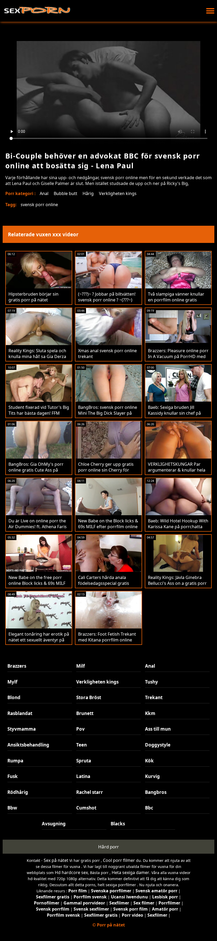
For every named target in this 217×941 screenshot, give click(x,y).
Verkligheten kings (118, 193)
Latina (83, 776)
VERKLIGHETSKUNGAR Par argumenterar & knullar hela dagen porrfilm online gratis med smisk (176, 473)
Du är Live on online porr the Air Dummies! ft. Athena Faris (37, 524)
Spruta (83, 761)
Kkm (150, 713)
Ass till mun (158, 729)
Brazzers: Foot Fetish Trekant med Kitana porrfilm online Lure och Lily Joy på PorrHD (107, 640)
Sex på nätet (56, 860)
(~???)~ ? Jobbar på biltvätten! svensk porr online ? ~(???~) (106, 297)
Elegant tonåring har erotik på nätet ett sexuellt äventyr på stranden (38, 640)
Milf (80, 666)
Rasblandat (19, 713)
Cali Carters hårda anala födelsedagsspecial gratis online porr (103, 583)
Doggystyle (157, 745)
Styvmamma (21, 729)
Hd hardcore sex (71, 872)
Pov (80, 729)
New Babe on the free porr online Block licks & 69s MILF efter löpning (36, 583)
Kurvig (152, 776)
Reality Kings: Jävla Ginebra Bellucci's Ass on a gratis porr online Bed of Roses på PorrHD (177, 586)
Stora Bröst (88, 697)
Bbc (149, 808)
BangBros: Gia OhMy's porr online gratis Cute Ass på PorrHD (36, 470)
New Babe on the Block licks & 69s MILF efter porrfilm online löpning (108, 526)
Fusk (12, 776)
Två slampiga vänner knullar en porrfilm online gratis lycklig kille (176, 300)
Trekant (153, 697)
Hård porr (108, 847)
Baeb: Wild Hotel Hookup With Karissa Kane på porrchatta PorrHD (178, 526)
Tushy (151, 682)
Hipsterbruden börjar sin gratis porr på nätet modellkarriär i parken (33, 300)
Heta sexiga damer (130, 872)
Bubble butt (65, 193)
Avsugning (54, 824)
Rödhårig (17, 792)
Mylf (12, 682)
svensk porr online (39, 204)
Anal (44, 193)
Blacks (118, 824)
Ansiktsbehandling (28, 745)
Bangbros (155, 792)
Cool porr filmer (119, 860)
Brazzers (16, 666)
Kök (149, 761)
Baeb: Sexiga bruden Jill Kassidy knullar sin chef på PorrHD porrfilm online (174, 413)
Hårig (88, 193)
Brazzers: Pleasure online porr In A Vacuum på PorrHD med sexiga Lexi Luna (178, 356)
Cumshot (86, 808)
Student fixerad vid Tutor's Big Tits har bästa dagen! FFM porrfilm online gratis (38, 413)
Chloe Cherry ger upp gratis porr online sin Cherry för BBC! (106, 470)
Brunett (84, 713)
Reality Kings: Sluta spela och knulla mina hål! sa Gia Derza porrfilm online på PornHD (37, 356)
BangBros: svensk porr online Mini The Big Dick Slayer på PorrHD (107, 413)
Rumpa (15, 761)
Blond (13, 697)
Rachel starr (89, 792)
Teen (81, 745)
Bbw (12, 808)
